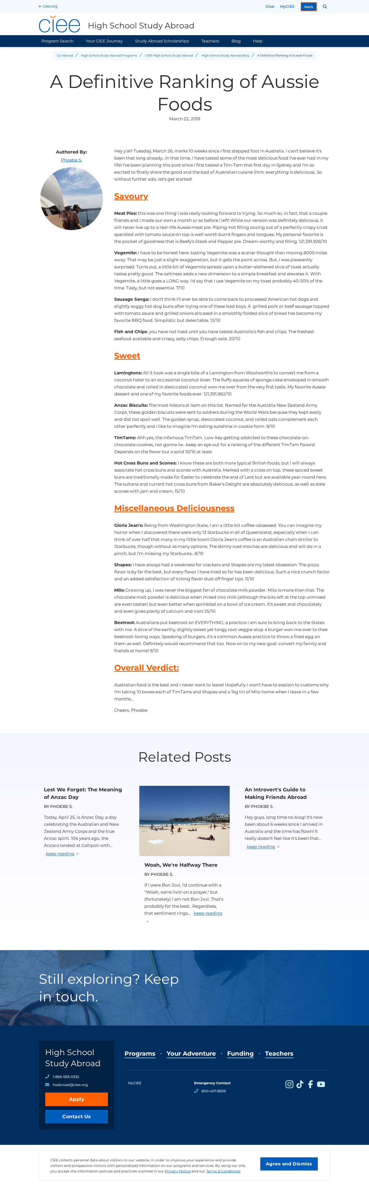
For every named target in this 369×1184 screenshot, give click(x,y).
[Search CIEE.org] (325, 7)
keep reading (60, 853)
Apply (309, 7)
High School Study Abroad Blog (225, 55)
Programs (140, 1053)
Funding (240, 1053)
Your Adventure (191, 1053)
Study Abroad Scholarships (162, 41)
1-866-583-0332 (66, 1076)
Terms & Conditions (223, 1171)
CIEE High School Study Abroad (169, 55)
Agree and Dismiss (289, 1164)
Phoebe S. (71, 160)
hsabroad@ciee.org (70, 1085)
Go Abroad (65, 55)
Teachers (210, 41)
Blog (236, 41)
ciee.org (50, 6)
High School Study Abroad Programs (109, 55)
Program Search (57, 41)
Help (258, 41)
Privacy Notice (178, 1171)
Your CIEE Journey (104, 41)
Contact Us (76, 1116)
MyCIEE (287, 6)
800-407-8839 (214, 1091)
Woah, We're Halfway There (181, 865)
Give (270, 6)
